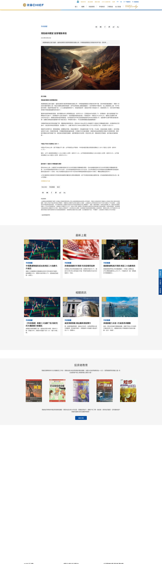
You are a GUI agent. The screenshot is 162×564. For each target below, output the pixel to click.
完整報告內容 (45, 181)
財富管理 (91, 7)
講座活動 (81, 418)
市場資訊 (102, 7)
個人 (76, 7)
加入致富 (118, 7)
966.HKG (44, 187)
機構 (82, 7)
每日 (58, 187)
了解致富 (110, 7)
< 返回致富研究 (45, 215)
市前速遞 (52, 187)
